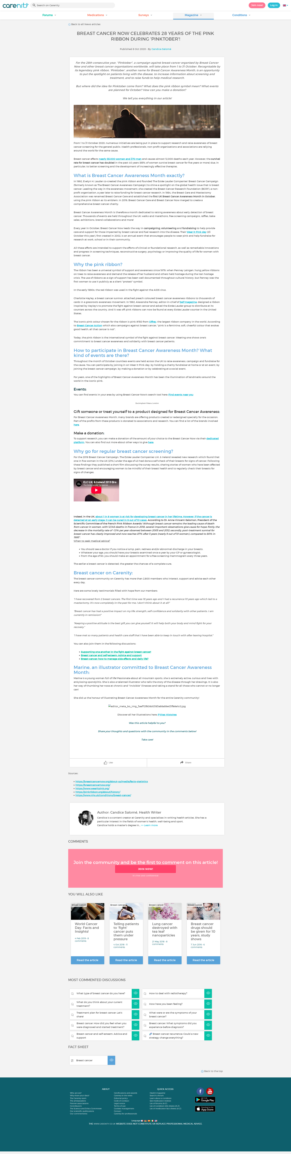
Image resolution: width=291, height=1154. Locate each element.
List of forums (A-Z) (158, 1103)
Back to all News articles (85, 24)
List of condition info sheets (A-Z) (164, 1106)
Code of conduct (121, 1101)
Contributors (76, 1106)
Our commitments (78, 1114)
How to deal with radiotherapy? (168, 993)
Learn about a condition (160, 1098)
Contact (117, 1111)
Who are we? (76, 1093)
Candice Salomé (161, 49)
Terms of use (119, 1106)
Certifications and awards (125, 1093)
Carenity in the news (123, 1095)
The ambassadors (78, 1101)
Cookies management (124, 1108)
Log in (274, 5)
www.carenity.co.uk (104, 1124)
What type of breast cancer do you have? (101, 993)
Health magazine (157, 1093)
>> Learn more (149, 825)
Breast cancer (84, 1060)
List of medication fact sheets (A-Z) (165, 1108)
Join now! (257, 5)
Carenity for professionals (125, 1114)
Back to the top (213, 1071)
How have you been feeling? (165, 1003)
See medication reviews (160, 1101)
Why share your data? (79, 1095)
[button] (49, 16)
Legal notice (119, 1103)
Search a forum (157, 1095)
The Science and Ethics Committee (86, 1108)
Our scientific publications (82, 1111)
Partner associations (79, 1103)
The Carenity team (78, 1098)
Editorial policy (121, 1098)
